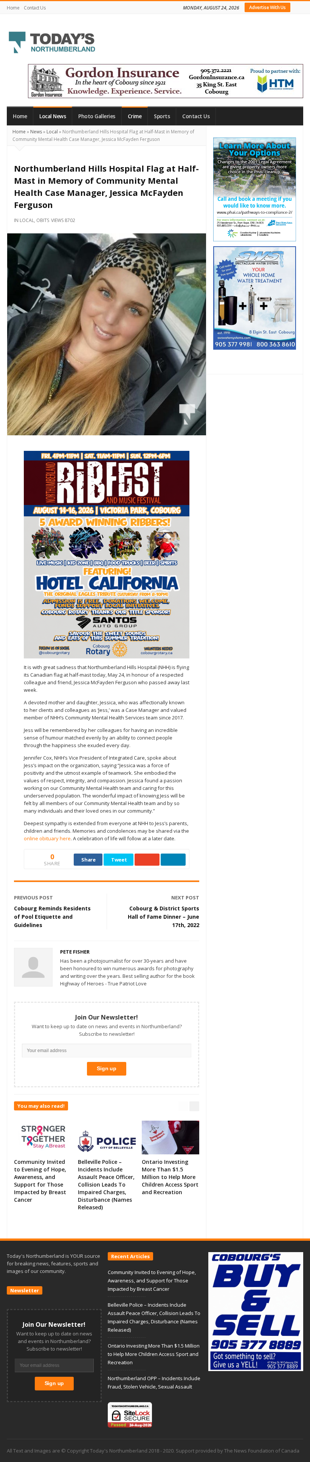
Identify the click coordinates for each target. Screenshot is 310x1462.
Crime (135, 116)
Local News (52, 116)
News (36, 131)
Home (13, 8)
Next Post (185, 897)
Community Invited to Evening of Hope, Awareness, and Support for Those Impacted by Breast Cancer (40, 1180)
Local (52, 131)
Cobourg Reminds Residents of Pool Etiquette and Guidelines (52, 917)
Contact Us (34, 8)
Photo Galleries (96, 116)
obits (42, 220)
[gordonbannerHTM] (165, 80)
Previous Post (33, 897)
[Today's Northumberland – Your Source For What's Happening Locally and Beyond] (52, 43)
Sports (162, 116)
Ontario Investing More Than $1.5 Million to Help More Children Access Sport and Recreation (170, 1177)
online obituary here (47, 838)
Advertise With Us (267, 7)
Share (88, 859)
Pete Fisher (75, 951)
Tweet (119, 859)
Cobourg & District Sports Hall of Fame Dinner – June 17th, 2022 (163, 917)
